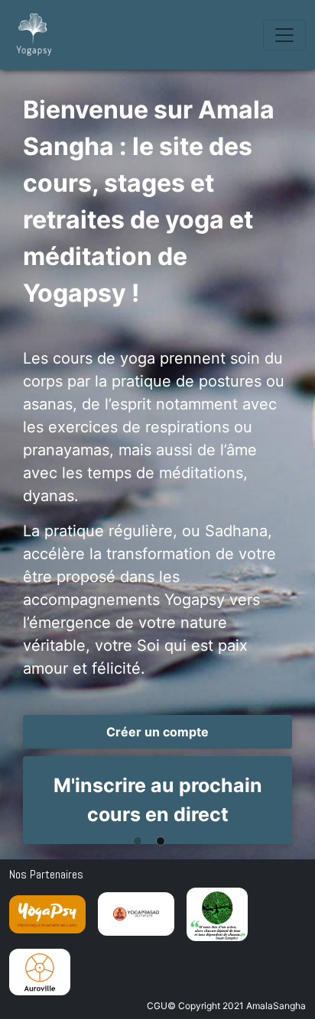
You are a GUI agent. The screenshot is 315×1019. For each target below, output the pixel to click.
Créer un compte (157, 731)
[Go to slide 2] (164, 854)
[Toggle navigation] (284, 35)
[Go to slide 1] (141, 854)
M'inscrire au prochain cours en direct (158, 800)
